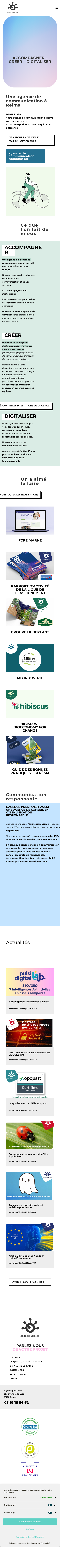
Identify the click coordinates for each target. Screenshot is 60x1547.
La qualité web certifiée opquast (28, 1103)
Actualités (17, 1370)
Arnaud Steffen (18, 1009)
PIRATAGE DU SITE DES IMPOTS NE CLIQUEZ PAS (29, 1053)
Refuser (30, 1529)
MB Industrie (30, 678)
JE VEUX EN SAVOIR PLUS (30, 920)
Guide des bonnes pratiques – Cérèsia (30, 771)
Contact (15, 1379)
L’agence (15, 1358)
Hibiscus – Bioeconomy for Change (30, 727)
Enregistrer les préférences (30, 1537)
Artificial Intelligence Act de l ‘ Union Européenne (26, 1257)
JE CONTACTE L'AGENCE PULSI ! (30, 72)
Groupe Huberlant (30, 632)
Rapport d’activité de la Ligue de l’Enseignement (30, 589)
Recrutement (18, 1374)
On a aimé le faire (21, 1366)
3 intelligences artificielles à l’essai (29, 1001)
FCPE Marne (30, 540)
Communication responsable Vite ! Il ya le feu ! (29, 1155)
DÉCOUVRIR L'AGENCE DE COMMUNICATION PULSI (24, 139)
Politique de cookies (17, 1543)
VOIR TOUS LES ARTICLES (30, 1282)
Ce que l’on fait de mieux (26, 1362)
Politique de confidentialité (38, 1543)
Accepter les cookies (30, 1521)
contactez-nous (34, 1293)
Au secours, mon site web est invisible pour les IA (26, 1206)
